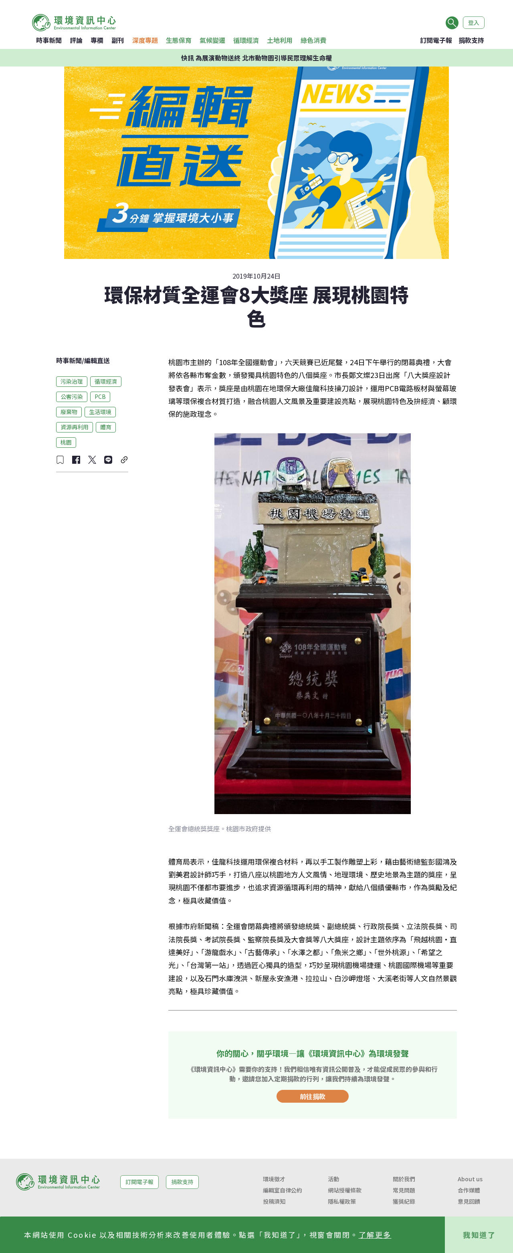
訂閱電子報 (436, 40)
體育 (105, 427)
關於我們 (404, 1179)
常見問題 (404, 1190)
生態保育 (179, 40)
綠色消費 (313, 40)
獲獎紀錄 (404, 1201)
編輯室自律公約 (282, 1190)
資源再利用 (75, 427)
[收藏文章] (60, 460)
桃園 (66, 442)
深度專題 (145, 40)
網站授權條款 (345, 1190)
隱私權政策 (342, 1201)
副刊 (117, 40)
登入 (473, 22)
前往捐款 (312, 1096)
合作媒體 (469, 1190)
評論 (76, 40)
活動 (333, 1179)
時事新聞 (49, 40)
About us (470, 1179)
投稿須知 (274, 1201)
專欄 (97, 40)
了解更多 (375, 1234)
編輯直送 (97, 360)
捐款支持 (471, 40)
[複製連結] (124, 460)
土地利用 (280, 40)
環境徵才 (274, 1179)
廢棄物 (69, 412)
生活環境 (100, 412)
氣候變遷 (212, 40)
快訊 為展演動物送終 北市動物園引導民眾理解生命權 (256, 58)
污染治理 (72, 381)
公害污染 (72, 396)
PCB (100, 396)
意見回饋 (469, 1201)
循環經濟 (246, 40)
